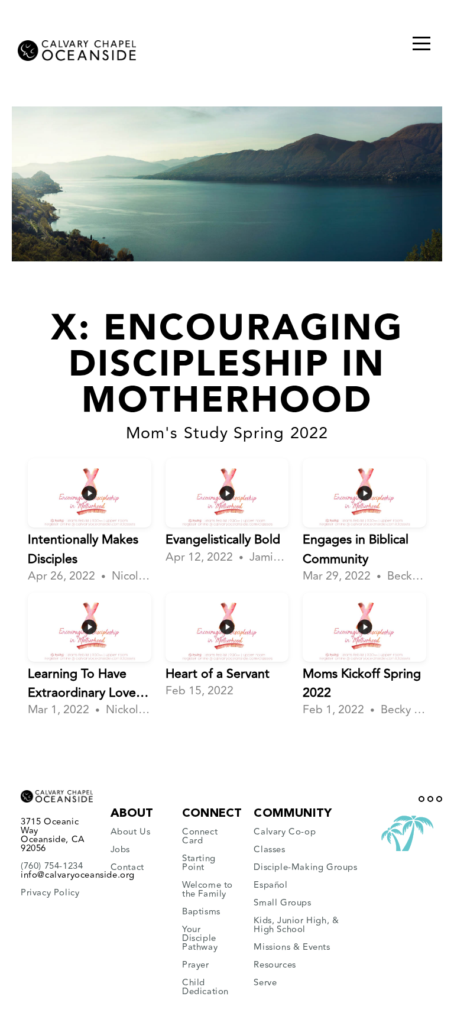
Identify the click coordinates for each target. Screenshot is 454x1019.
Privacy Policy (50, 893)
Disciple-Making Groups (305, 867)
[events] (331, 947)
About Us (131, 832)
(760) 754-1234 (52, 866)
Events (316, 947)
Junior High (302, 920)
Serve (265, 982)
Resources (275, 965)
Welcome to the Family (207, 889)
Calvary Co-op (285, 832)
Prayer (195, 965)
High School (280, 929)
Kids (262, 920)
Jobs (122, 849)
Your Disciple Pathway (200, 938)
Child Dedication (205, 987)
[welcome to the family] (183, 903)
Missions (272, 947)
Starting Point (199, 863)
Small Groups (282, 903)
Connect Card (200, 836)
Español (270, 885)
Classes (269, 849)
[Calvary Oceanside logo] (77, 47)
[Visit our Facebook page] (421, 799)
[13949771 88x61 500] (407, 851)
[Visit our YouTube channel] (430, 799)
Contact (127, 867)
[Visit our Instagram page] (439, 799)
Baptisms (201, 911)
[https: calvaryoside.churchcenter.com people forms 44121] (183, 849)
